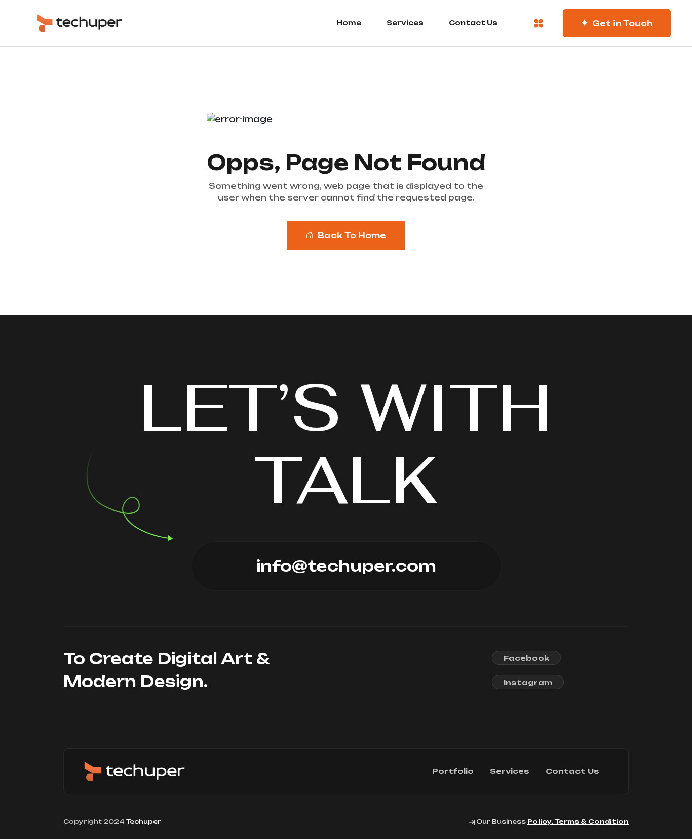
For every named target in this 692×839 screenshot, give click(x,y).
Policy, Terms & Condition (578, 821)
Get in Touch (622, 23)
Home (348, 23)
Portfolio (453, 771)
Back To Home (352, 236)
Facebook (526, 658)
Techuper (143, 821)
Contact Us (473, 23)
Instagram (528, 682)
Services (405, 23)
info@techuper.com (346, 565)
